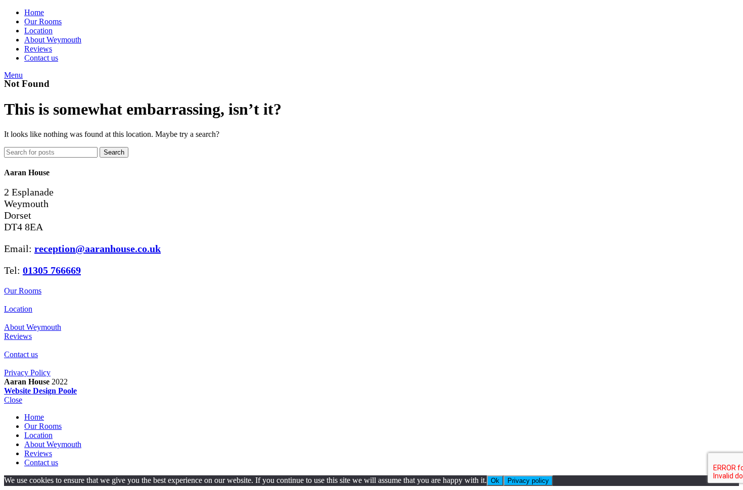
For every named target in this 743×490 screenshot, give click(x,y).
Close (13, 400)
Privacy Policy (27, 372)
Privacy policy (528, 480)
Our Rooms (22, 290)
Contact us (21, 354)
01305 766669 (52, 270)
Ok (495, 480)
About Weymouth (32, 327)
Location (18, 309)
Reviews (18, 336)
